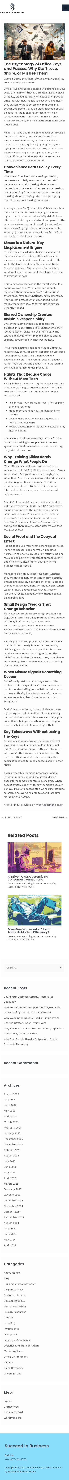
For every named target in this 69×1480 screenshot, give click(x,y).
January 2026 (12, 1133)
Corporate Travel (14, 1289)
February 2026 (13, 1127)
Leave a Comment (15, 78)
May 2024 (10, 1239)
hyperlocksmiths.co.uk (49, 804)
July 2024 (10, 1228)
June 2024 (10, 1234)
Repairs (8, 1362)
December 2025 (13, 1139)
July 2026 (10, 1099)
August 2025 (11, 1155)
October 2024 (12, 1211)
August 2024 (11, 1223)
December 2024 (13, 1200)
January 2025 (12, 1194)
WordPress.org (13, 1417)
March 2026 (11, 1122)
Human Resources (42, 936)
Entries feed (11, 1406)
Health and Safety (15, 1306)
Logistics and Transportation (21, 1345)
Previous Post (12, 817)
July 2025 (10, 1161)
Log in (7, 1401)
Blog (31, 78)
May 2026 (9, 1110)
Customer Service (42, 883)
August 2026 (11, 1094)
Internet (9, 1317)
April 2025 (10, 1178)
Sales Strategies (14, 1368)
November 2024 (13, 1206)
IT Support (10, 1334)
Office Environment (47, 78)
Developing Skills (14, 1300)
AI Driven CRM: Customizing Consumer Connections (28, 878)
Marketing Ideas (13, 1351)
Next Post (59, 817)
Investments (11, 1328)
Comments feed (13, 1412)
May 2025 (9, 1172)
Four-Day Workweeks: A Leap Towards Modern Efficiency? (29, 930)
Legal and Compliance (17, 1340)
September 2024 (14, 1217)
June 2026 (10, 1105)
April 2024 (10, 1245)
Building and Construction (19, 1284)
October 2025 (12, 1150)
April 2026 (10, 1116)
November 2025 (13, 1144)
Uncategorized (12, 1373)
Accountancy (12, 1272)
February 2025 (13, 1189)
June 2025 (10, 1166)
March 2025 (11, 1183)
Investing (9, 1323)
